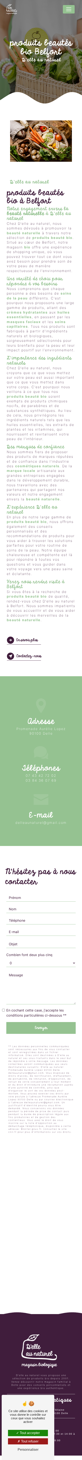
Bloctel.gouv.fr (31, 1129)
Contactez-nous (28, 656)
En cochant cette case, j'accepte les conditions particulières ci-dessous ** (36, 1012)
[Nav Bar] (69, 9)
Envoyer (41, 1028)
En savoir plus (27, 640)
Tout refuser (29, 1441)
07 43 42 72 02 (41, 775)
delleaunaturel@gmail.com (41, 822)
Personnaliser (28, 1449)
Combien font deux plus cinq (29, 955)
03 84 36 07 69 (41, 780)
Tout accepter (29, 1433)
